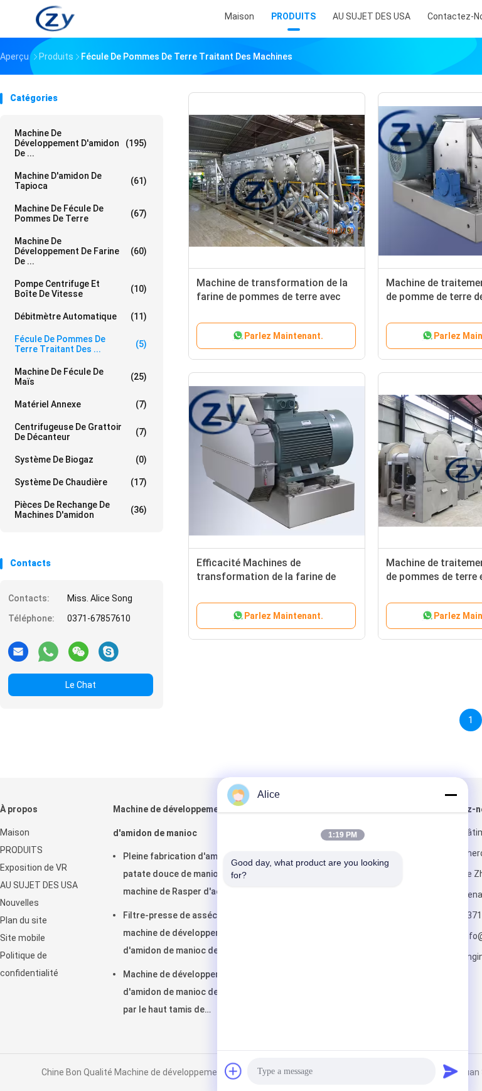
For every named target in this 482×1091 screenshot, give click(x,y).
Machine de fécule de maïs (80, 377)
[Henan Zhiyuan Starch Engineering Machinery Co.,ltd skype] (109, 651)
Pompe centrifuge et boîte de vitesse (80, 289)
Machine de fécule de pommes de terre (80, 213)
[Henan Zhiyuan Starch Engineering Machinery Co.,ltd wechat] (78, 651)
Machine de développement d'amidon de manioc (170, 821)
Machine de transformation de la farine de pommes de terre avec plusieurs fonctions (272, 296)
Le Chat (80, 685)
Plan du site (23, 920)
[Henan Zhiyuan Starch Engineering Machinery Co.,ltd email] (18, 651)
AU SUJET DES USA (39, 885)
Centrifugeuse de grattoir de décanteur (80, 432)
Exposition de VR (33, 868)
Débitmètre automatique (80, 316)
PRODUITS (21, 850)
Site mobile (22, 938)
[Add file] (233, 1071)
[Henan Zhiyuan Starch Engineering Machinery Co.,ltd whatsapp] (48, 651)
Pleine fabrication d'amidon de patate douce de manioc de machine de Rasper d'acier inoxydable (186, 875)
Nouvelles (19, 903)
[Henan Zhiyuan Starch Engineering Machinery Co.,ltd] (55, 19)
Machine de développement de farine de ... (80, 251)
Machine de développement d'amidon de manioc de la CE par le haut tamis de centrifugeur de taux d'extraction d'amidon (181, 993)
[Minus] (450, 794)
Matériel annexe (80, 404)
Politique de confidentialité (29, 964)
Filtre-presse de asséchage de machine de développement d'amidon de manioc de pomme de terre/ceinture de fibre (187, 934)
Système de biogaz (80, 459)
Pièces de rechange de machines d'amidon (80, 510)
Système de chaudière (80, 482)
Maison (14, 832)
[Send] (451, 1071)
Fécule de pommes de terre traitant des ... (80, 344)
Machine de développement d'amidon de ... (80, 143)
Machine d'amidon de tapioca (80, 181)
